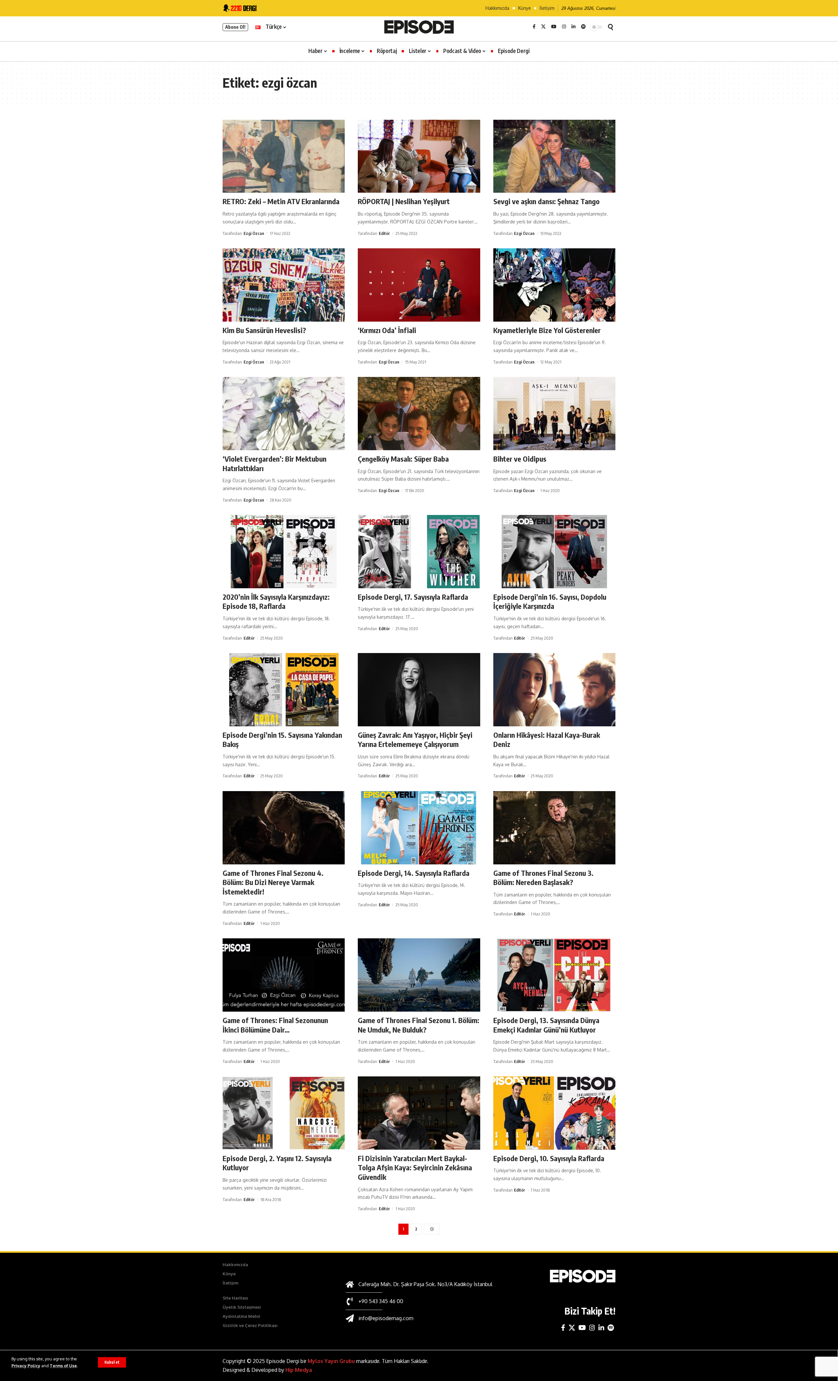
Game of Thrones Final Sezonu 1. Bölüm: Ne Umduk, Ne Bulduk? (418, 1025)
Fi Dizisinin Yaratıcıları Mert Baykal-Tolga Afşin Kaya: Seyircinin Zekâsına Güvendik (415, 1167)
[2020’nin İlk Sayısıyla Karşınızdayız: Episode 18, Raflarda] (284, 551)
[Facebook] (534, 27)
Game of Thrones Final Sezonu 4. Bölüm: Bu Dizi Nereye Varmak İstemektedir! (273, 882)
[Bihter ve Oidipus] (554, 413)
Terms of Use (63, 1365)
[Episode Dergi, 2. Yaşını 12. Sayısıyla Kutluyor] (284, 1113)
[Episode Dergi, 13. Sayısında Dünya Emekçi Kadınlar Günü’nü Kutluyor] (554, 975)
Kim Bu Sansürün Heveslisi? (264, 330)
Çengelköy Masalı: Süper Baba (403, 458)
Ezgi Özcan (254, 233)
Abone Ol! (235, 27)
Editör (384, 233)
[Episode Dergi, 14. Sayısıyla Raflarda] (419, 827)
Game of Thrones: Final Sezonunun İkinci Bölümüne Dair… (275, 1025)
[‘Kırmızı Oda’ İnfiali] (419, 285)
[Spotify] (583, 27)
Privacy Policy (25, 1365)
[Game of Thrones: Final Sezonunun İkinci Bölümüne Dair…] (284, 975)
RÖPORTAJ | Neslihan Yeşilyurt (404, 201)
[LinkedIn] (573, 27)
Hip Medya (298, 1370)
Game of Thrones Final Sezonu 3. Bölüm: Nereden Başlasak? (543, 877)
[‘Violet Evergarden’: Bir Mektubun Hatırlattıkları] (284, 413)
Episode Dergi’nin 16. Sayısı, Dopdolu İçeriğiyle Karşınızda (549, 601)
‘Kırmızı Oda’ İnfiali (387, 330)
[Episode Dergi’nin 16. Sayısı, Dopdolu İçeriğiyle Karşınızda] (554, 551)
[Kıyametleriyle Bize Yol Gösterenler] (554, 285)
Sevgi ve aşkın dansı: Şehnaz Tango (546, 201)
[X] (543, 27)
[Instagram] (564, 27)
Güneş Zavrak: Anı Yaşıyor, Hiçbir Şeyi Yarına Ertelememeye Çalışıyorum (415, 739)
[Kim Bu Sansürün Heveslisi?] (284, 285)
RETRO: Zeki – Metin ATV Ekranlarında (281, 201)
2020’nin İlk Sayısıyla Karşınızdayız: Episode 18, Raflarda (276, 601)
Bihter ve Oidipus (519, 458)
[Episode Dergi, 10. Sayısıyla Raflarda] (554, 1113)
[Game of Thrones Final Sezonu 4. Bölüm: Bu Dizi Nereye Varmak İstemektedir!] (284, 827)
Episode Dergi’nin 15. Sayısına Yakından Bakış (282, 739)
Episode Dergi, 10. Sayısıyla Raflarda (548, 1158)
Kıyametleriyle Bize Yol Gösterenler (547, 330)
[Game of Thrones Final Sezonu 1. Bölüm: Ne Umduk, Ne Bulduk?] (419, 975)
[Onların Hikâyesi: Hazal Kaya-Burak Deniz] (554, 689)
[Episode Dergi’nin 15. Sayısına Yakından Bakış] (284, 689)
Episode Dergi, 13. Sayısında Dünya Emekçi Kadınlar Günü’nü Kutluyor (546, 1025)
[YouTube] (554, 27)
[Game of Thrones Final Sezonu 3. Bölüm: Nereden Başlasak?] (554, 827)
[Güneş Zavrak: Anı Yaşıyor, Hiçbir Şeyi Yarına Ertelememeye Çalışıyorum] (419, 689)
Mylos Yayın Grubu (331, 1361)
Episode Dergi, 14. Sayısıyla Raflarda (413, 872)
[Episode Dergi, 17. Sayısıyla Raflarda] (419, 551)
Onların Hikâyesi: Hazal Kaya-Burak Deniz (546, 739)
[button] (112, 1362)
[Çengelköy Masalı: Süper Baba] (419, 413)
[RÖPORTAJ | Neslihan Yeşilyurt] (419, 156)
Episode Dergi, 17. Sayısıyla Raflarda (413, 596)
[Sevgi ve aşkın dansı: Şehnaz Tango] (554, 156)
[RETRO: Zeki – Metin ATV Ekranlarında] (284, 156)
